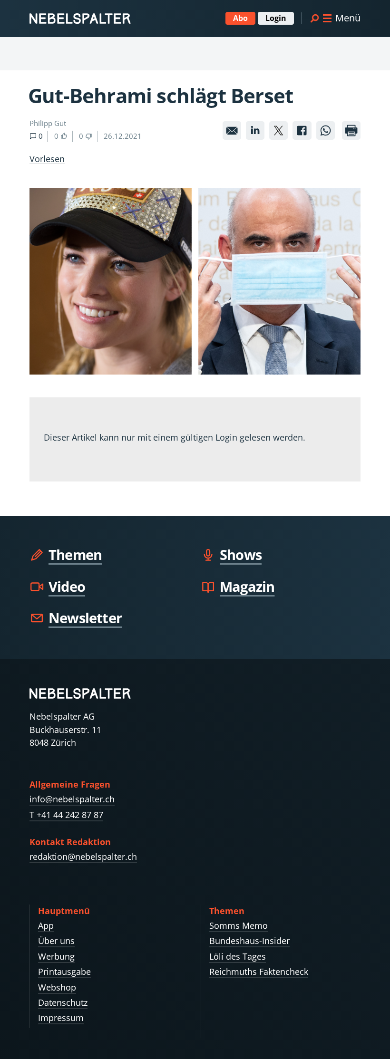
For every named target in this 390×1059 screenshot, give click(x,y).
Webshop (57, 987)
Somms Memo (238, 925)
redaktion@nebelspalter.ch (83, 856)
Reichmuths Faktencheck (258, 971)
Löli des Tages (237, 956)
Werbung (56, 956)
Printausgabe (64, 971)
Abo (240, 18)
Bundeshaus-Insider (249, 940)
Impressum (61, 1017)
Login (275, 18)
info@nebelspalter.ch (72, 799)
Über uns (56, 940)
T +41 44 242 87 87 (66, 814)
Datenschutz (63, 1002)
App (46, 925)
